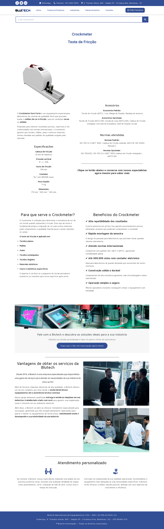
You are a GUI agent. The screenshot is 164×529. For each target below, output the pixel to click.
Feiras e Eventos (92, 10)
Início (38, 10)
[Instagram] (17, 3)
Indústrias (74, 10)
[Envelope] (25, 3)
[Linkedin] (21, 3)
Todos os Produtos (55, 10)
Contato (109, 10)
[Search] (145, 19)
